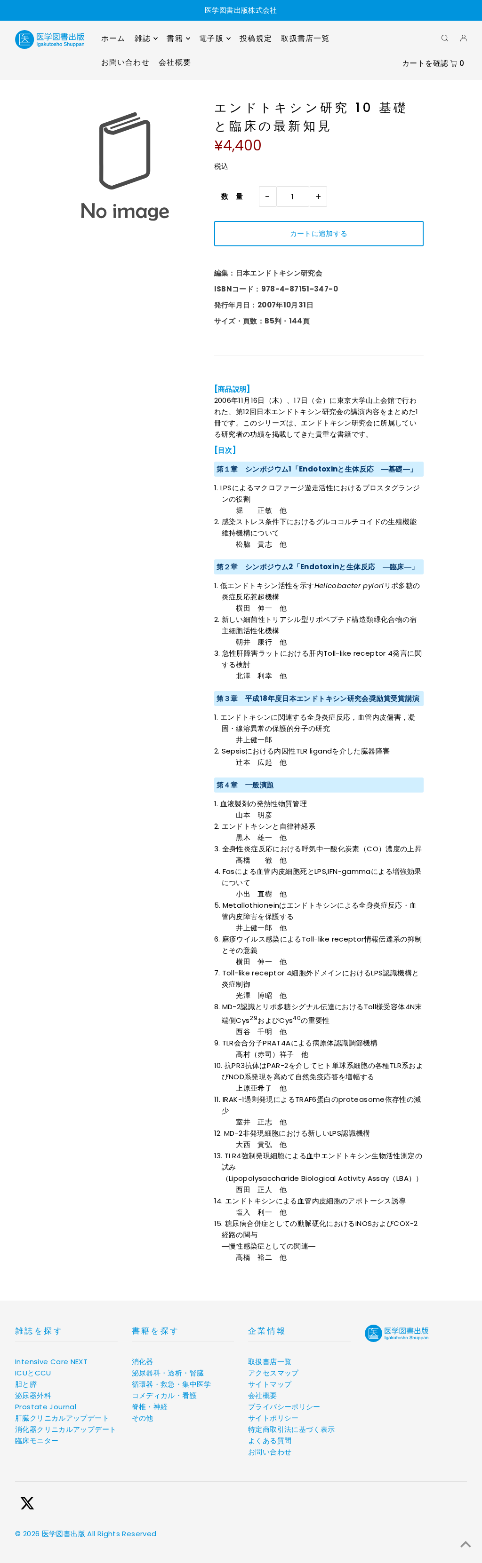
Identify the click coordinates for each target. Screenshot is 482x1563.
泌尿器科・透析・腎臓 (168, 1373)
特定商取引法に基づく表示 (291, 1429)
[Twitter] (27, 1505)
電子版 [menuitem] (211, 38)
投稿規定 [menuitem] (256, 38)
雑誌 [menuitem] (143, 38)
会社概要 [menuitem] (175, 62)
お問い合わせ (269, 1452)
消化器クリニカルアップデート (65, 1429)
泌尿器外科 (33, 1395)
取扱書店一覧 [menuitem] (305, 38)
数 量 (228, 196)
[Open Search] (445, 37)
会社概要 (262, 1395)
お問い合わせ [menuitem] (125, 62)
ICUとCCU (33, 1373)
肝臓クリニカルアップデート (62, 1418)
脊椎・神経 (150, 1407)
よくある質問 (269, 1440)
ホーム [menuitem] (113, 38)
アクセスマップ (273, 1373)
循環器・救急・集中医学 (171, 1384)
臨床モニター (36, 1440)
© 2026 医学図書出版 (50, 1534)
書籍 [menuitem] (175, 38)
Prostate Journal (45, 1407)
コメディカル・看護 (164, 1395)
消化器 (142, 1362)
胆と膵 (26, 1384)
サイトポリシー (273, 1418)
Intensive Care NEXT (51, 1362)
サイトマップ (269, 1384)
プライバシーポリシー (284, 1407)
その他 (142, 1418)
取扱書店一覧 (269, 1362)
